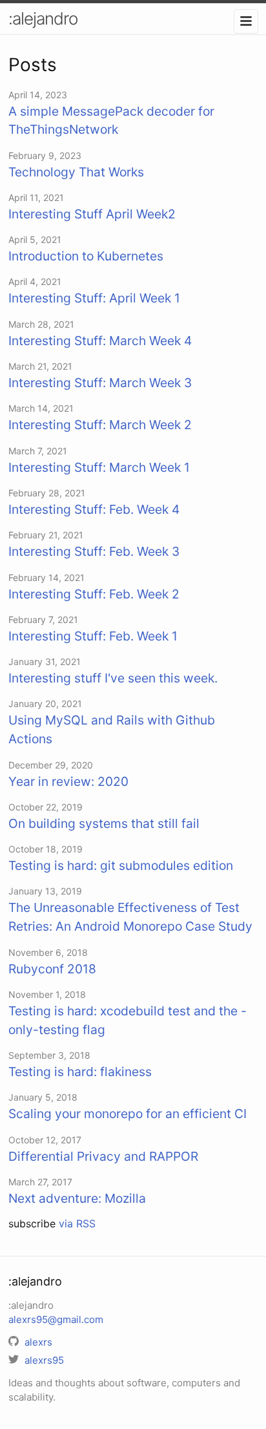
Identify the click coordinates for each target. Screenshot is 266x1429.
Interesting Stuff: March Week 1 (99, 467)
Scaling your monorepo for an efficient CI (127, 1113)
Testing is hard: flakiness (80, 1071)
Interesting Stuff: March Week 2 (100, 424)
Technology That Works (76, 172)
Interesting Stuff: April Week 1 (94, 298)
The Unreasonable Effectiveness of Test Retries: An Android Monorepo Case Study (130, 917)
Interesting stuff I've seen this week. (113, 678)
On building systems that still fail (104, 823)
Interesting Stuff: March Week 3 (100, 382)
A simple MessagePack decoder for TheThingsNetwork (111, 120)
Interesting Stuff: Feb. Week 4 (93, 509)
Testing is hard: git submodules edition (120, 865)
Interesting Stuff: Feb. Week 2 (93, 594)
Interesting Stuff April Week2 (92, 214)
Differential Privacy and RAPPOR (103, 1156)
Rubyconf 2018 (52, 969)
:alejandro (42, 18)
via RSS (77, 1223)
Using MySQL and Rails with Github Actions (111, 729)
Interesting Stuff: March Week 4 (100, 340)
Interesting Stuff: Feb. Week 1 (93, 636)
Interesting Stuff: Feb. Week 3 (93, 551)
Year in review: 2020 (68, 781)
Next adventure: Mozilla (77, 1198)
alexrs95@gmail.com (55, 1319)
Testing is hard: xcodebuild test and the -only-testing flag (127, 1020)
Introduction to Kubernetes (85, 256)
